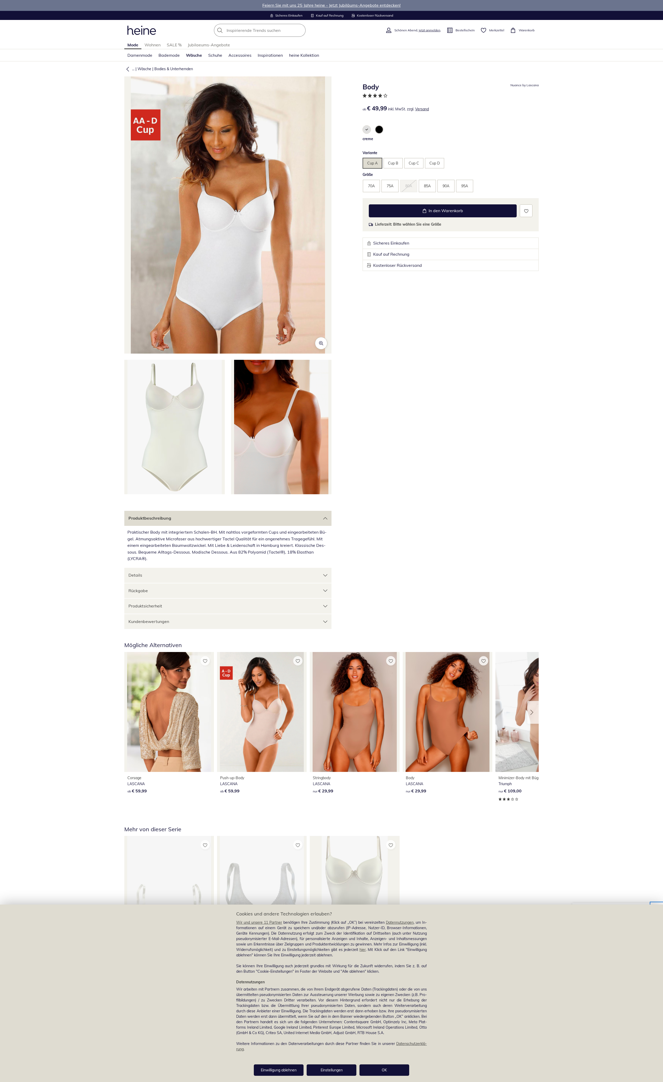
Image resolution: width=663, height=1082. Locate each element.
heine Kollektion (304, 55)
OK (384, 1070)
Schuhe (215, 55)
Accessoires (239, 55)
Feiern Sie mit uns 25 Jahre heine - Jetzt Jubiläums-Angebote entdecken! (331, 5)
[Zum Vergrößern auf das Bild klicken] (321, 343)
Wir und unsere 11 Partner (259, 922)
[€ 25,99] (262, 896)
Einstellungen (332, 1070)
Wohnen (153, 44)
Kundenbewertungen (148, 621)
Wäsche (194, 55)
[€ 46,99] (354, 896)
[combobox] (271, 30)
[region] (331, 993)
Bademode (169, 55)
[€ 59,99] (169, 712)
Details (135, 575)
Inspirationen (270, 55)
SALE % (174, 44)
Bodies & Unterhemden (173, 69)
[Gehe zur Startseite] (141, 30)
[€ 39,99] (169, 896)
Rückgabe (138, 590)
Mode (132, 44)
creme (368, 139)
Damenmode (139, 55)
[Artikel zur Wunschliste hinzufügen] (526, 210)
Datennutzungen (400, 922)
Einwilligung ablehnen (279, 1070)
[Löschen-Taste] (300, 30)
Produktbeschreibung (149, 518)
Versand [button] (422, 109)
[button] (126, 69)
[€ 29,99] (354, 712)
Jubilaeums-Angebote (209, 44)
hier (362, 949)
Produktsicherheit (145, 605)
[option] (367, 129)
